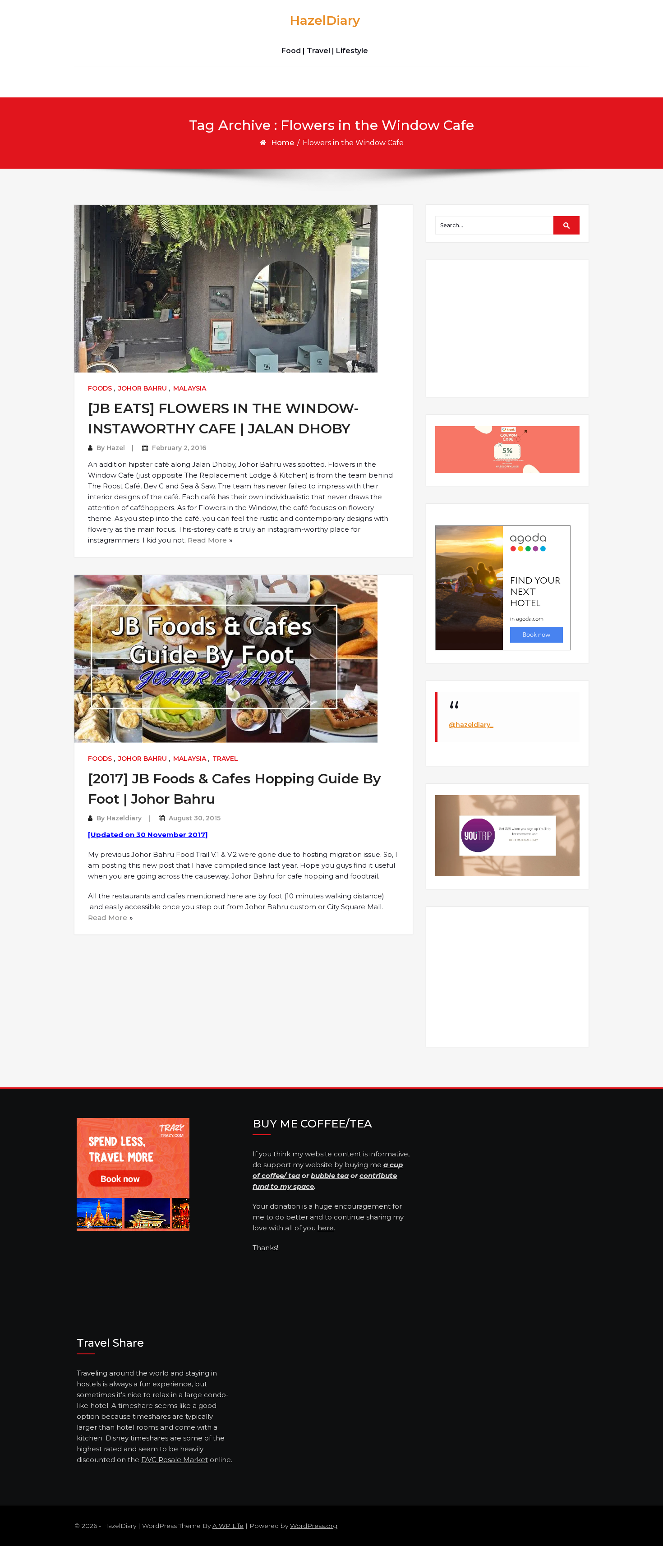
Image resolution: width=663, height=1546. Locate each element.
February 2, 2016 (179, 448)
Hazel (115, 448)
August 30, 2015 (195, 818)
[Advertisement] (509, 327)
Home (282, 142)
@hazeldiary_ (471, 725)
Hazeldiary (124, 818)
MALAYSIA (189, 388)
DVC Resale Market (174, 1459)
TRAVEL (225, 759)
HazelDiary (325, 20)
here (326, 1228)
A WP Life (228, 1526)
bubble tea (330, 1175)
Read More (207, 540)
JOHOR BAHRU (142, 388)
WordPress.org (313, 1526)
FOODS (100, 388)
